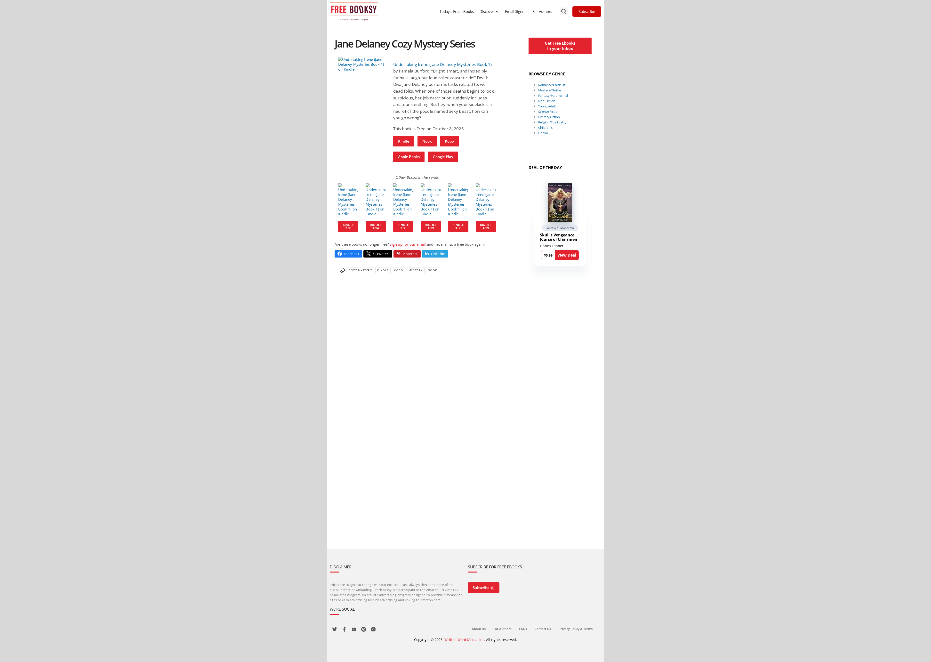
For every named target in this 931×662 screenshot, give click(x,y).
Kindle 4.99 (430, 226)
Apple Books (409, 156)
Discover (487, 11)
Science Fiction (548, 111)
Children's (545, 127)
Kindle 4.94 (375, 226)
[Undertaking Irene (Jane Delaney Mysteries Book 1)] (362, 64)
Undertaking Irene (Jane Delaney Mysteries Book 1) (442, 64)
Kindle (403, 141)
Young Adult (547, 106)
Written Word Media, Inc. (464, 639)
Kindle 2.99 (348, 226)
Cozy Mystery (360, 270)
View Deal (566, 255)
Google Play (443, 156)
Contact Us (543, 629)
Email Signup (516, 11)
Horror (543, 133)
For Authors (542, 11)
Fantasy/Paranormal (553, 95)
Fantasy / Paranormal (560, 228)
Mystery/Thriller (549, 90)
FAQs (523, 629)
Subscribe (587, 11)
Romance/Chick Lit (551, 85)
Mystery (416, 270)
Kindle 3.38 (403, 226)
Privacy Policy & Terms (576, 629)
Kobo (449, 141)
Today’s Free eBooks (457, 11)
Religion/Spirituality (552, 122)
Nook (427, 141)
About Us (479, 629)
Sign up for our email (408, 244)
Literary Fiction (549, 117)
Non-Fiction (546, 101)
